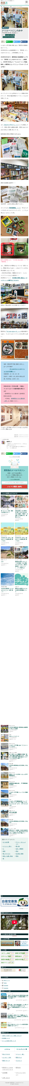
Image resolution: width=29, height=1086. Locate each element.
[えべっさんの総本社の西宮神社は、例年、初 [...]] (4, 767)
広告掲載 (4, 1072)
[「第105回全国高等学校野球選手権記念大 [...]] (4, 785)
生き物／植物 (19, 853)
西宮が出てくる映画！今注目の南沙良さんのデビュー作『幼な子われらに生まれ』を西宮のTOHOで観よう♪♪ (18, 832)
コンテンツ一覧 (22, 1049)
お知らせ (17, 586)
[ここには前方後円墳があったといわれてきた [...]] (4, 814)
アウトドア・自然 (5, 509)
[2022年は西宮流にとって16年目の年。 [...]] (7, 579)
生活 (10, 734)
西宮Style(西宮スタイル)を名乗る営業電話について (21, 590)
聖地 (17, 856)
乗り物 (18, 846)
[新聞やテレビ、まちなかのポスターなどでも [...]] (4, 738)
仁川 (2, 561)
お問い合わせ (6, 1078)
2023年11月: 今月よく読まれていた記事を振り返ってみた (7, 539)
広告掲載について (23, 908)
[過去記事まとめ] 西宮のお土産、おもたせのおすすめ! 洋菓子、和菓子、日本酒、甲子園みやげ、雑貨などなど (21, 514)
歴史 (17, 851)
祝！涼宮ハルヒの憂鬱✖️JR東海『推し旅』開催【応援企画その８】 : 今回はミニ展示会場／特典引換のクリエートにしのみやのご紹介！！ (18, 756)
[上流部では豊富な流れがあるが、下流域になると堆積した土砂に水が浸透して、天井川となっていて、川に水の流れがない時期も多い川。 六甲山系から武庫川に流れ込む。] (7, 552)
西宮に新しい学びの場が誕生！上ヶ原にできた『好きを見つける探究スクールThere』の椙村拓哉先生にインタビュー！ (18, 1006)
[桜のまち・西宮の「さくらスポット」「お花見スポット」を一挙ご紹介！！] (7, 502)
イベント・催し (11, 993)
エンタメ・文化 (18, 559)
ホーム (8, 1049)
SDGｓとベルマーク (14, 736)
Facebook (6, 985)
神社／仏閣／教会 (8, 856)
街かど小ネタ (18, 509)
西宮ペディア (6, 6)
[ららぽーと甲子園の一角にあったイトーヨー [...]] (4, 803)
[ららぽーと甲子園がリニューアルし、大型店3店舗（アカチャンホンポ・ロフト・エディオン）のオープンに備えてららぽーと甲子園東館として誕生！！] (4, 794)
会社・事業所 (19, 848)
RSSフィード (7, 980)
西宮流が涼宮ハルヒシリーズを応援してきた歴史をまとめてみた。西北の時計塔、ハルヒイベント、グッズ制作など (21, 564)
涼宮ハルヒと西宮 (13, 752)
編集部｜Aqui (13, 739)
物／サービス (6, 853)
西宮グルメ (10, 1022)
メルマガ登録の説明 (14, 479)
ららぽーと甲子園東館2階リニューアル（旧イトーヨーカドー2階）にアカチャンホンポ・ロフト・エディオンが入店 (18, 803)
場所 (11, 6)
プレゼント (19, 1060)
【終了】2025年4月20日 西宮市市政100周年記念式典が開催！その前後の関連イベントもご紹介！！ (18, 997)
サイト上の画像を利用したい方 (9, 1040)
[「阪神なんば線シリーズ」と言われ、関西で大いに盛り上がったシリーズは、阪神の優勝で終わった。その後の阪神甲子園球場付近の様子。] (4, 776)
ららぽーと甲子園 (10, 35)
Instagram (6, 988)
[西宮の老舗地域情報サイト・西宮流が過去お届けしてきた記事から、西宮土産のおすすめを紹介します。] (21, 502)
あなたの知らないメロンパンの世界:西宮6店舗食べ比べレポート (18, 1025)
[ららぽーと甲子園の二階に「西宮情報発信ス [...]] (4, 747)
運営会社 (18, 1067)
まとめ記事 (6, 842)
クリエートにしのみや (8, 37)
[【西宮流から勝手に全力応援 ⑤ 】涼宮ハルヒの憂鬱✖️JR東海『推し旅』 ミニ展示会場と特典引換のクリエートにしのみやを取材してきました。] (4, 756)
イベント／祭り (7, 846)
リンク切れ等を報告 (15, 456)
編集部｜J (15, 32)
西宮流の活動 (4, 586)
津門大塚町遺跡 (13, 812)
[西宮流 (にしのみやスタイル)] (1, 6)
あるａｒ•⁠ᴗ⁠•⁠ (26, 1027)
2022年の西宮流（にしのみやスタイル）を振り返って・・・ (7, 590)
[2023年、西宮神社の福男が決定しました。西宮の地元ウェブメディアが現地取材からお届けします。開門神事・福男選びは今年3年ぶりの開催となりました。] (4, 729)
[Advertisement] (14, 660)
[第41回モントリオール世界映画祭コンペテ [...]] (4, 832)
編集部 (18, 520)
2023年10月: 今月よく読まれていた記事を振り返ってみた (21, 539)
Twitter (5, 983)
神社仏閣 (11, 763)
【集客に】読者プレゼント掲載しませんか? (11, 1035)
